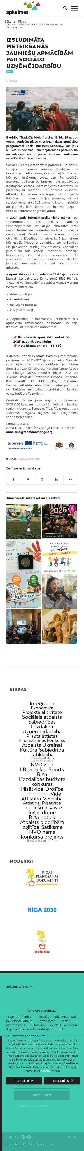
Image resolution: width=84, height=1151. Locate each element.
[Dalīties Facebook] (13, 479)
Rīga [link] (42, 774)
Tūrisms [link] (52, 840)
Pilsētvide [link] (32, 788)
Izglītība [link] (30, 827)
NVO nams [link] (42, 831)
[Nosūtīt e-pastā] (70, 479)
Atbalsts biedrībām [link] (42, 822)
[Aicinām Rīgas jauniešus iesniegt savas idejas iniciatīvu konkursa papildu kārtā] (59, 556)
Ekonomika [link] (42, 708)
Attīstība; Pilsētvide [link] (42, 803)
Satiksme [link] (52, 827)
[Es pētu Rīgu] (42, 942)
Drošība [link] (54, 788)
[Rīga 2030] (42, 910)
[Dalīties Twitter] (28, 479)
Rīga (9, 71)
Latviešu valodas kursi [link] (35, 793)
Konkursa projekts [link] (42, 836)
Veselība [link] (53, 798)
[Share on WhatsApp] (42, 479)
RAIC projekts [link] (36, 840)
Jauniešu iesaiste (28, 458)
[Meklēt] (63, 8)
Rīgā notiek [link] (42, 817)
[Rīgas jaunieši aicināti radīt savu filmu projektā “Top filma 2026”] (59, 521)
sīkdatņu (46, 1070)
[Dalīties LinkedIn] (56, 479)
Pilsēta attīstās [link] (42, 736)
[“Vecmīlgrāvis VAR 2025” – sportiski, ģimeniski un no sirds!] (23, 521)
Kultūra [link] (28, 749)
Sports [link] (56, 769)
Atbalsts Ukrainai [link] (42, 744)
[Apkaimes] (24, 8)
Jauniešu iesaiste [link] (42, 807)
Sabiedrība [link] (51, 749)
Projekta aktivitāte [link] (42, 712)
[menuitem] (63, 8)
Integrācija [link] (42, 703)
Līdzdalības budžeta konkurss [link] (42, 781)
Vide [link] (55, 793)
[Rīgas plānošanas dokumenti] (42, 878)
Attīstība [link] (31, 798)
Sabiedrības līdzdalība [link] (42, 724)
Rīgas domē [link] (42, 812)
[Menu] (72, 8)
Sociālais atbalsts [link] (42, 716)
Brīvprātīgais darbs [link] (42, 758)
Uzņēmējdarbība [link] (42, 731)
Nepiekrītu (60, 1080)
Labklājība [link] (42, 754)
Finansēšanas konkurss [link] (42, 740)
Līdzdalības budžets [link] (42, 761)
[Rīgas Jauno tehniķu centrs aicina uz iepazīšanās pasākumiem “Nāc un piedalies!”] (23, 591)
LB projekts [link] (33, 769)
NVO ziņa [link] (42, 764)
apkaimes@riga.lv (19, 986)
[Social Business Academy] (42, 109)
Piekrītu (22, 1080)
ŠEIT (54, 345)
